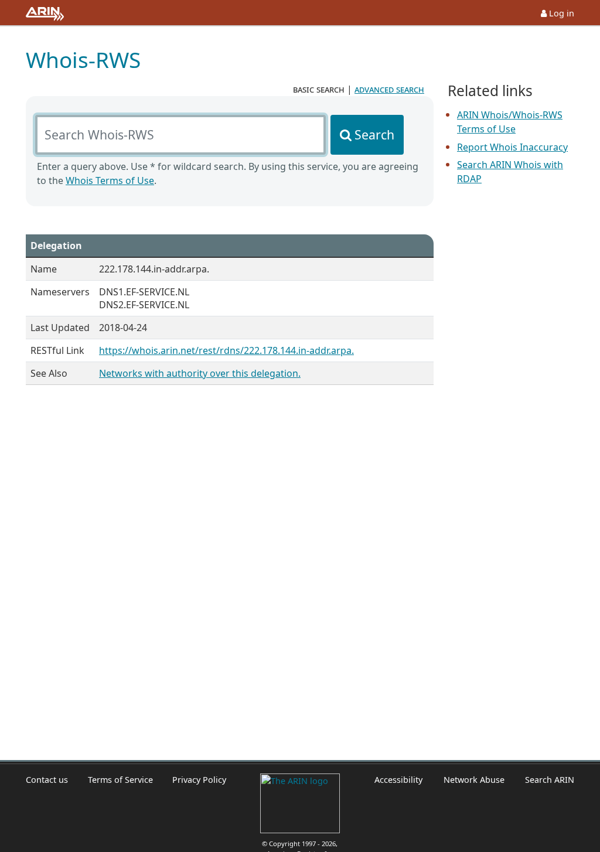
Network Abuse (474, 779)
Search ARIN (549, 779)
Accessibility (398, 779)
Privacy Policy (199, 779)
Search (374, 134)
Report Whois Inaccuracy (512, 147)
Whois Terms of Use (110, 180)
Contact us (47, 779)
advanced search (389, 89)
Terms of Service (120, 779)
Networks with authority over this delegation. (200, 373)
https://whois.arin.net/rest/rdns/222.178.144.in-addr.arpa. (226, 350)
